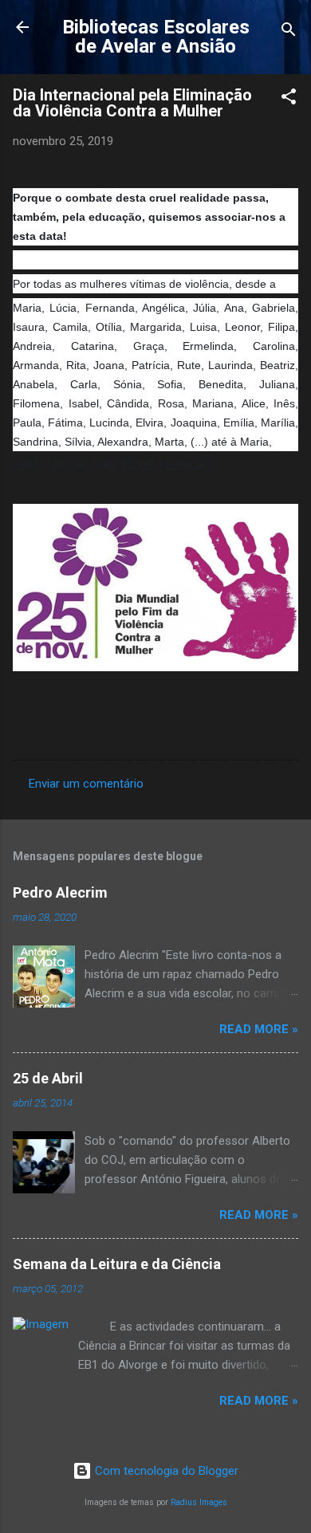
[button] (288, 99)
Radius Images (199, 1502)
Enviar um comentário (86, 783)
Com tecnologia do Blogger (165, 1471)
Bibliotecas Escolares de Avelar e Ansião (156, 36)
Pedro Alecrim (60, 892)
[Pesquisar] (288, 32)
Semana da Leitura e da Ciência (117, 1264)
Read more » (258, 1029)
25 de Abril (48, 1078)
